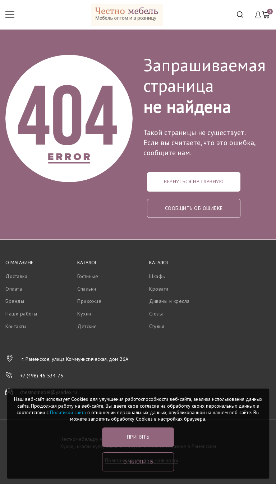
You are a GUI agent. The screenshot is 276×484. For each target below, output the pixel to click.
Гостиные (87, 276)
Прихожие (89, 301)
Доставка (16, 276)
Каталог (87, 262)
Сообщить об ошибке (194, 208)
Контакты (15, 326)
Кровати (159, 289)
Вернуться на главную (194, 181)
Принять (138, 437)
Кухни (84, 313)
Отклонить (138, 461)
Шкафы (157, 276)
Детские (87, 326)
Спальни (86, 289)
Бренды (14, 301)
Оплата (13, 289)
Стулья (156, 326)
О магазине (19, 262)
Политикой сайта (68, 412)
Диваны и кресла (169, 301)
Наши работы (21, 313)
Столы (156, 313)
